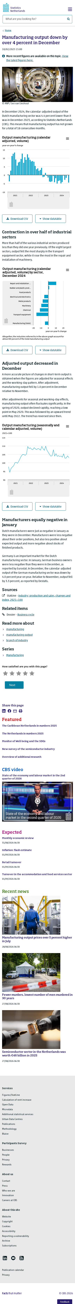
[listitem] (4, 711)
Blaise (5, 1134)
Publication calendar (13, 1270)
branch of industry (17, 640)
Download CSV (19, 219)
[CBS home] (17, 7)
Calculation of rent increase (16, 1100)
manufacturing (15, 629)
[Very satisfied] (32, 673)
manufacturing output (19, 635)
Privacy (6, 1160)
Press (5, 1186)
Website (6, 1217)
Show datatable (52, 219)
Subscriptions (9, 1246)
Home (8, 30)
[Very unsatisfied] (5, 673)
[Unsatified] (12, 673)
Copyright (7, 1221)
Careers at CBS (9, 1200)
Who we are (8, 1191)
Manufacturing (15, 655)
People (6, 1155)
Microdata (7, 1109)
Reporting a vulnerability (15, 1236)
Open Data (7, 1105)
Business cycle (25, 614)
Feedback (64, 1302)
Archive (6, 1241)
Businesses (8, 1150)
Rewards (7, 1165)
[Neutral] (18, 673)
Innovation (8, 1195)
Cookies (6, 1226)
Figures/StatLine (11, 1095)
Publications (8, 1124)
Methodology (9, 1129)
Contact (6, 1181)
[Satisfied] (25, 673)
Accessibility (8, 1231)
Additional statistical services (17, 1114)
